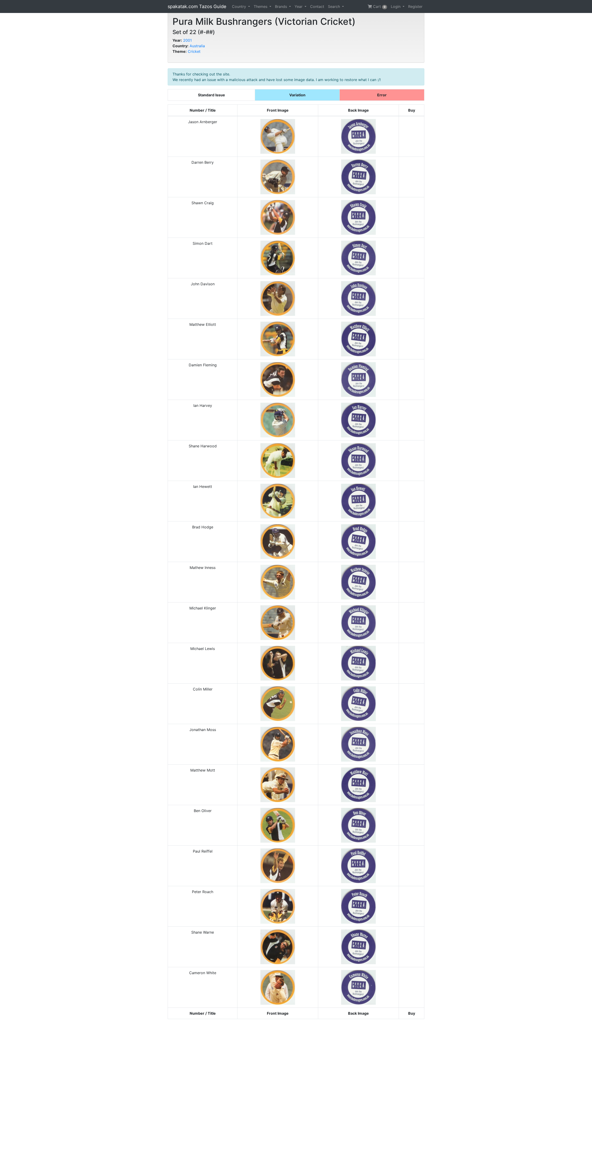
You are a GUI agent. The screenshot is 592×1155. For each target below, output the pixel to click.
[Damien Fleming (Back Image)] (358, 379)
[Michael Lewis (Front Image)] (277, 662)
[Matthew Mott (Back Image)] (358, 784)
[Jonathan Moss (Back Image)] (358, 743)
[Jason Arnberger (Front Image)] (277, 136)
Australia (197, 46)
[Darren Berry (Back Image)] (358, 176)
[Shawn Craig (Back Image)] (358, 217)
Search (334, 6)
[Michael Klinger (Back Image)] (358, 622)
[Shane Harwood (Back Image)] (358, 460)
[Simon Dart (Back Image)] (358, 257)
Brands (281, 6)
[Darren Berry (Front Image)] (277, 176)
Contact (317, 6)
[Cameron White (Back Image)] (358, 987)
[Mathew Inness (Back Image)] (358, 581)
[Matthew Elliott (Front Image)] (277, 338)
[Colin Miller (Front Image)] (277, 703)
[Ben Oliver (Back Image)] (358, 824)
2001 (187, 40)
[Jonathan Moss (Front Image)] (277, 743)
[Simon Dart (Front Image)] (277, 257)
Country (239, 6)
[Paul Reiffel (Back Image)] (358, 865)
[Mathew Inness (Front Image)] (277, 581)
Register (415, 6)
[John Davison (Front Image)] (277, 298)
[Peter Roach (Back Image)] (358, 906)
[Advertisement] (296, 1087)
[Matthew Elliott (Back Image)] (358, 338)
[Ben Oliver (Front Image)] (277, 824)
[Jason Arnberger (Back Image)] (358, 136)
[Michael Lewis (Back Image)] (358, 662)
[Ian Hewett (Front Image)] (277, 500)
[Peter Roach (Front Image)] (277, 906)
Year (299, 6)
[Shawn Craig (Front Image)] (277, 217)
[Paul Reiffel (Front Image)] (277, 865)
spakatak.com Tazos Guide (197, 6)
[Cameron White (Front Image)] (277, 987)
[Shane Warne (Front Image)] (277, 946)
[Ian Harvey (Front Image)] (277, 419)
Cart (378, 6)
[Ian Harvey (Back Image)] (358, 419)
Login (396, 6)
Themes (261, 6)
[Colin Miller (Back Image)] (358, 703)
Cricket (194, 51)
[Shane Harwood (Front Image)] (277, 460)
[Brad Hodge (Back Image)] (358, 541)
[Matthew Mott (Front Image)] (277, 784)
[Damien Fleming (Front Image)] (277, 379)
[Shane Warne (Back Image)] (358, 946)
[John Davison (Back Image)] (358, 298)
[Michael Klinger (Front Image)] (277, 622)
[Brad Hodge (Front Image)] (277, 541)
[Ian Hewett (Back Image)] (358, 500)
